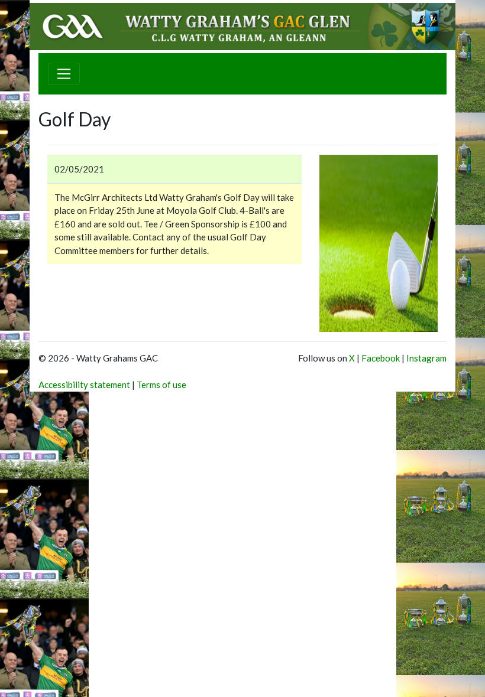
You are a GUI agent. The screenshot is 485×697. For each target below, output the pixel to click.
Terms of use (161, 384)
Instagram (426, 358)
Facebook (380, 358)
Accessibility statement (84, 384)
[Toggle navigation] (64, 74)
